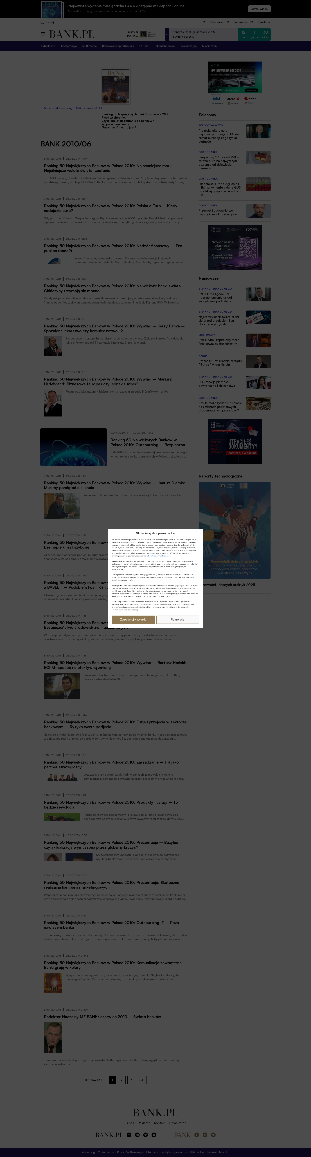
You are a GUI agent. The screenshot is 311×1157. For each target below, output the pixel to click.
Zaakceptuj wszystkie (133, 619)
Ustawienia (177, 619)
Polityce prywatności (158, 556)
